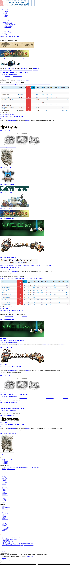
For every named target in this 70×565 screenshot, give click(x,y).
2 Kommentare (11, 269)
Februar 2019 (4, 493)
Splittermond (4, 13)
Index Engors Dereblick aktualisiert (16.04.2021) (13, 424)
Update (37, 70)
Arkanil (31, 278)
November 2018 (5, 495)
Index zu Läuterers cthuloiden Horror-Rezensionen (9, 208)
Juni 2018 (4, 499)
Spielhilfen (6, 11)
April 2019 (4, 491)
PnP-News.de (47, 84)
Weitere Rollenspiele (5, 17)
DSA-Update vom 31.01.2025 (7, 462)
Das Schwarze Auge (5, 9)
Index (14, 265)
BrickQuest (4, 469)
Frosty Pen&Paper (42, 84)
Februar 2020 (4, 487)
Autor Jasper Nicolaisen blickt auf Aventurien (9, 539)
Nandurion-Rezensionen (8, 26)
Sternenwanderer (41, 278)
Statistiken (4, 525)
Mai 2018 (4, 500)
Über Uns (4, 33)
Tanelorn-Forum (3, 84)
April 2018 (4, 501)
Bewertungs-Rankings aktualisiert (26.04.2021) (12, 116)
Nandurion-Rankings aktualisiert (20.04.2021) (12, 366)
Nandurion (17, 265)
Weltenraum (26, 84)
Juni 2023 (4, 480)
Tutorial (3, 8)
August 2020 (4, 486)
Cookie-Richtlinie (30, 556)
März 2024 (4, 479)
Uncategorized (4, 531)
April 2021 (4, 484)
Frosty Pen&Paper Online (6, 512)
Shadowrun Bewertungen (9, 20)
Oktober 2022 (4, 482)
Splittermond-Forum (9, 84)
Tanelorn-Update (23, 70)
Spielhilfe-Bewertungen (20, 58)
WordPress (6, 560)
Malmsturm (4, 515)
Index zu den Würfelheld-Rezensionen (7, 218)
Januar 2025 (4, 477)
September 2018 (5, 496)
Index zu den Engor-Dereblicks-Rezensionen (8, 147)
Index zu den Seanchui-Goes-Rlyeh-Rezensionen (8, 253)
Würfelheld (18, 80)
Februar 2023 (4, 481)
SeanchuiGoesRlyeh (25, 80)
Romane (6, 12)
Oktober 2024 (4, 478)
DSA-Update (5, 70)
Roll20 (3, 521)
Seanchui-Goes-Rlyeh (34, 265)
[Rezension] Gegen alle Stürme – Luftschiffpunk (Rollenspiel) (12, 536)
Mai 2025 (4, 475)
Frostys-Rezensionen (8, 29)
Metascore (2, 114)
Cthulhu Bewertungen (8, 19)
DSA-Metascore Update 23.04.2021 (9, 267)
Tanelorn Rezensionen (6, 527)
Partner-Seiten (27, 120)
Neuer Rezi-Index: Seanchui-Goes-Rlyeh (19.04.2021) (14, 394)
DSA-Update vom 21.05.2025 (7, 460)
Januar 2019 (4, 494)
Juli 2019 (3, 489)
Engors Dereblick (3, 265)
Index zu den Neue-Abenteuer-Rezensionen (7, 347)
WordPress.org (4, 551)
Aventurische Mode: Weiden (7, 540)
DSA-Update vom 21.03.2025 (7, 461)
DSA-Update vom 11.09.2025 (7, 459)
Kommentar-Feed (5, 550)
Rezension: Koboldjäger (6, 542)
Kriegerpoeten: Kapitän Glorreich (7, 541)
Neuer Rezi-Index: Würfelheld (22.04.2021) (11, 310)
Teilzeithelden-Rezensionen (9, 25)
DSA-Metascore (5, 308)
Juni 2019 (4, 490)
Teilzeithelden (21, 84)
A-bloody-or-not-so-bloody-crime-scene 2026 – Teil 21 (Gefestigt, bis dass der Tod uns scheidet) (18, 545)
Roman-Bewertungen (36, 68)
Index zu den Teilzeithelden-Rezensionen (7, 123)
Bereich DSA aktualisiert (11, 469)
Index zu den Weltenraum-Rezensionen (7, 184)
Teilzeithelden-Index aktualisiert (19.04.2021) (12, 408)
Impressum (4, 559)
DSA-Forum (2, 278)
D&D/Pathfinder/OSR (6, 507)
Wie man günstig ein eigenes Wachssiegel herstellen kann (11, 537)
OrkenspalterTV (15, 84)
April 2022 (4, 483)
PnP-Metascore (6, 114)
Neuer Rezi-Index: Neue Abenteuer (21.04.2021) (13, 340)
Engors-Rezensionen (8, 27)
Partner (6, 34)
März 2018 (4, 502)
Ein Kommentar (11, 426)
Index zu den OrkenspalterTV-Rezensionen (7, 192)
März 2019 (4, 492)
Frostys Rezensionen (10, 265)
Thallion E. (7, 38)
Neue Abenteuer (22, 265)
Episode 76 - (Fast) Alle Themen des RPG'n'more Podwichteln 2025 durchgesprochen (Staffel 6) (18, 543)
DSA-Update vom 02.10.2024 (7, 463)
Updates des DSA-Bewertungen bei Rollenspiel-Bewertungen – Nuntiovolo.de (15, 467)
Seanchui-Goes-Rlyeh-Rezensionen (10, 24)
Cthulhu (3, 506)
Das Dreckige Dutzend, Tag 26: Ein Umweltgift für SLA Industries (13, 544)
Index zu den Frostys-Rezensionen (6, 167)
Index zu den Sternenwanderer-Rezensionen (8, 257)
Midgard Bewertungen (8, 21)
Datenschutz (4, 558)
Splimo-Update (9, 70)
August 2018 (4, 497)
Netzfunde (4, 518)
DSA (1, 70)
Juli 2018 (3, 498)
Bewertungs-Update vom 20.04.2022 (9, 36)
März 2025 (4, 476)
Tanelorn (18, 70)
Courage (10, 560)
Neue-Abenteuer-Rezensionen (9, 32)
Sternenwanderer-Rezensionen (9, 30)
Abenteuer (6, 10)
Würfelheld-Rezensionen (9, 31)
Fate (3, 511)
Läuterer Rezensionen (8, 23)
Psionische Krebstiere (5, 538)
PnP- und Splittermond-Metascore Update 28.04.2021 (14, 72)
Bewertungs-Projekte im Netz (7, 22)
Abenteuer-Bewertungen (8, 58)
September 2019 (5, 488)
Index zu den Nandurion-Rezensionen (7, 130)
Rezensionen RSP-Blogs (6, 534)
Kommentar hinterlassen (13, 38)
